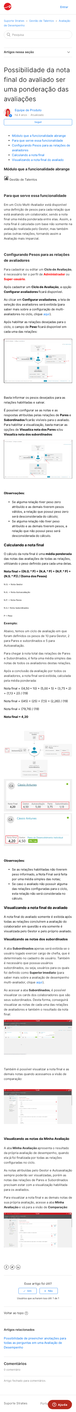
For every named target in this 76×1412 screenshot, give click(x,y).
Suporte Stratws (14, 20)
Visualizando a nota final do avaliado (38, 160)
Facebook (6, 1267)
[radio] (27, 1291)
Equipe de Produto (28, 110)
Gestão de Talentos (41, 20)
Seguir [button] (38, 121)
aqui (46, 314)
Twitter (12, 1267)
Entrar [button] (64, 7)
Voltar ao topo (14, 1313)
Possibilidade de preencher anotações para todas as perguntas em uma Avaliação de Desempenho (35, 1342)
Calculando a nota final (28, 155)
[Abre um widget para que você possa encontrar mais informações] (60, 1405)
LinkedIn (18, 1267)
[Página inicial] (7, 9)
